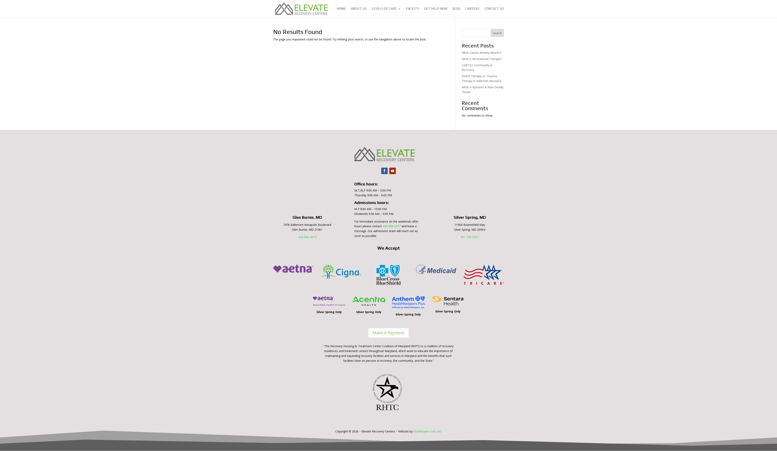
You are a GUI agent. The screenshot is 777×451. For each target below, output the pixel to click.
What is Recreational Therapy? (481, 59)
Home (341, 9)
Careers (472, 9)
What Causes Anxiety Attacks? (481, 53)
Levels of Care (384, 9)
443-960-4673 (307, 237)
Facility (412, 9)
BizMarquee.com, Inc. (427, 431)
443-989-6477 (392, 226)
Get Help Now (435, 9)
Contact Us (494, 9)
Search (497, 33)
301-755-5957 (470, 237)
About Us (359, 9)
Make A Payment (388, 332)
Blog (456, 9)
